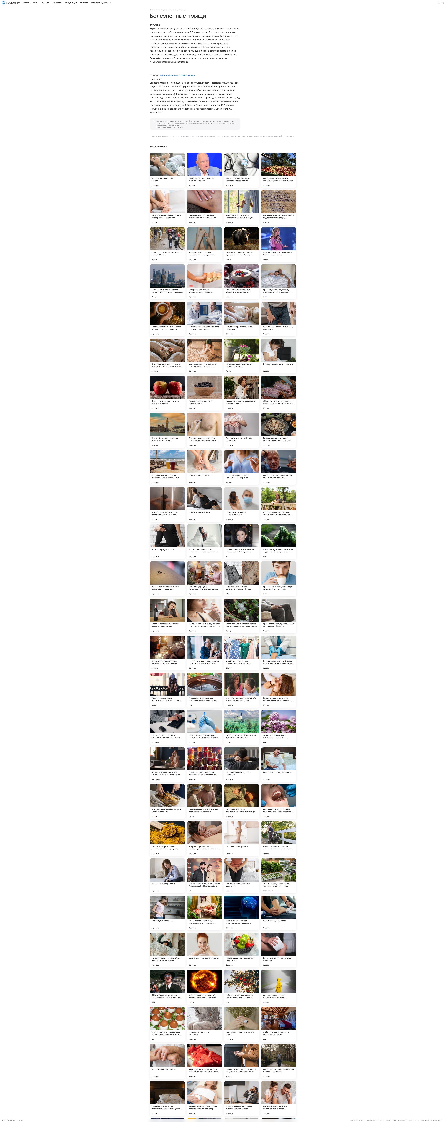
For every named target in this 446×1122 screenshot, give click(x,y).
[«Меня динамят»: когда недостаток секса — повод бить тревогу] (167, 1098)
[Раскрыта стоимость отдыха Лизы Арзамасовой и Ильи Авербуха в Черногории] (204, 875)
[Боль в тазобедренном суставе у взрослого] (278, 319)
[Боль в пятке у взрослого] (278, 913)
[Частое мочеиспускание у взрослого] (241, 875)
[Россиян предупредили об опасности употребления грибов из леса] (278, 430)
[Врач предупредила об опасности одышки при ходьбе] (278, 1061)
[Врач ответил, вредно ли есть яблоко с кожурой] (167, 393)
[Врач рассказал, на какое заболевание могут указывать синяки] (204, 244)
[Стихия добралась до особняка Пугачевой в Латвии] (278, 244)
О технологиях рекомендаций (408, 1120)
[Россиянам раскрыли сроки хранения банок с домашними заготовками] (204, 764)
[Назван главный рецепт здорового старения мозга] (241, 913)
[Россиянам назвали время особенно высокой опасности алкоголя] (167, 467)
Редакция (354, 1120)
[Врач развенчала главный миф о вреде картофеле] (167, 801)
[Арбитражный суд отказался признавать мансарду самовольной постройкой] (278, 1024)
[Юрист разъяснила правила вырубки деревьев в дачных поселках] (167, 653)
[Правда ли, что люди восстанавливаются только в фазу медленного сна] (241, 801)
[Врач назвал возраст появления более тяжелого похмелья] (278, 467)
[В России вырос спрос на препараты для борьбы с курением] (241, 467)
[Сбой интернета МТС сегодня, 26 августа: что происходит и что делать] (241, 1061)
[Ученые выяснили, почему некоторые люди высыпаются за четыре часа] (204, 541)
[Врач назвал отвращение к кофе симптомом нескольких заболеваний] (278, 578)
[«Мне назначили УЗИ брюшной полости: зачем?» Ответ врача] (204, 1098)
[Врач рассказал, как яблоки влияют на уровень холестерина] (278, 170)
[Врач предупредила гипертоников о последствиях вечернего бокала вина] (204, 578)
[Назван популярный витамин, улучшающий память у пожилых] (278, 504)
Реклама (20, 1120)
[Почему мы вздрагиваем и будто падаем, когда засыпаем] (167, 950)
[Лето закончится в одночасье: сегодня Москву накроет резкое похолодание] (167, 281)
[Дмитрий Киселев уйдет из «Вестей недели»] (204, 170)
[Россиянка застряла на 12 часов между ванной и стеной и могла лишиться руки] (278, 653)
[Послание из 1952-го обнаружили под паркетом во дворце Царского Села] (278, 207)
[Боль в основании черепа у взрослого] (241, 764)
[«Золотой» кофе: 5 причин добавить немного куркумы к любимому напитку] (167, 838)
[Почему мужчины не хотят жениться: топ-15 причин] (278, 1098)
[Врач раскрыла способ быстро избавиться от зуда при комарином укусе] (167, 578)
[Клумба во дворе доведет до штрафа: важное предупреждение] (241, 356)
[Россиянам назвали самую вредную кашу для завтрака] (241, 281)
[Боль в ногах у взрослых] (241, 838)
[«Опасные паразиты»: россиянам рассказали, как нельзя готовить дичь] (278, 393)
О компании (11, 1120)
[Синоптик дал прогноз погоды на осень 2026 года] (167, 244)
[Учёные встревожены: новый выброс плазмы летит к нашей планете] (204, 987)
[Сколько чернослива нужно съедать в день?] (204, 393)
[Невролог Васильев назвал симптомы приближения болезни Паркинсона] (278, 838)
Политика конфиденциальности (431, 1120)
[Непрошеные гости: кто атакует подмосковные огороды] (204, 801)
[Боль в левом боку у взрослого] (278, 764)
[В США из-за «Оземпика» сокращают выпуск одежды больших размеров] (241, 653)
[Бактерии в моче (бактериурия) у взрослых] (278, 950)
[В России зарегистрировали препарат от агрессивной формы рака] (204, 727)
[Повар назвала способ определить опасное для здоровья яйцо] (204, 281)
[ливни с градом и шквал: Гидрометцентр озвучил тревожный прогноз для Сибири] (278, 987)
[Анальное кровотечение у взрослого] (204, 1024)
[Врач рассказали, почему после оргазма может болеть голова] (204, 356)
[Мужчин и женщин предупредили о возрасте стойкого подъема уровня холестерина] (204, 653)
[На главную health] (12, 3)
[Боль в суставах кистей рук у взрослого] (241, 430)
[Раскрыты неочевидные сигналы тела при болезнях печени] (167, 207)
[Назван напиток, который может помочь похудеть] (241, 393)
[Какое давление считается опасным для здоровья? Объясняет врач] (241, 170)
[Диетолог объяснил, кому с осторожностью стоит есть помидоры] (204, 913)
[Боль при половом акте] (204, 504)
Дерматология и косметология (175, 10)
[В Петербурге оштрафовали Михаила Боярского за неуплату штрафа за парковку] (167, 987)
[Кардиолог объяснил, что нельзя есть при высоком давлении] (167, 319)
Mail (3, 1120)
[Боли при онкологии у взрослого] (278, 356)
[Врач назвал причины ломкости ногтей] (241, 1024)
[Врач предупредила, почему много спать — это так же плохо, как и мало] (278, 281)
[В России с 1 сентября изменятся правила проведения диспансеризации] (204, 319)
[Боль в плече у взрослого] (167, 875)
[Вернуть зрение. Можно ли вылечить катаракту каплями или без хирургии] (278, 690)
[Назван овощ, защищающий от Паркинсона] (241, 950)
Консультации (155, 10)
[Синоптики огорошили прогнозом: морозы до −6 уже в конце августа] (167, 690)
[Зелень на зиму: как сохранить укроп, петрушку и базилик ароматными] (278, 875)
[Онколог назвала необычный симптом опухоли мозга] (241, 1098)
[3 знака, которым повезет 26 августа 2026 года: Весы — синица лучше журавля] (167, 764)
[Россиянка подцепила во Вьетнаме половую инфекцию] (241, 207)
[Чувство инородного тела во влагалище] (241, 319)
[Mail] (3, 3)
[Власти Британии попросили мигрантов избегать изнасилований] (167, 430)
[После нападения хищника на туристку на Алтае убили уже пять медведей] (241, 244)
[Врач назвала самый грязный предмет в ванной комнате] (167, 504)
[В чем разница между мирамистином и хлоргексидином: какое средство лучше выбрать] (241, 504)
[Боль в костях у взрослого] (167, 1061)
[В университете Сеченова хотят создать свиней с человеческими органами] (167, 356)
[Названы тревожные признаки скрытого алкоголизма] (167, 616)
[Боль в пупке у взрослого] (167, 913)
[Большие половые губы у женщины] (167, 170)
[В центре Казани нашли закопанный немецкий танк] (241, 578)
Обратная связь (391, 1120)
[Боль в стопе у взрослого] (204, 467)
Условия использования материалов (371, 1120)
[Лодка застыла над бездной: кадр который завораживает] (241, 727)
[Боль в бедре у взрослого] (167, 541)
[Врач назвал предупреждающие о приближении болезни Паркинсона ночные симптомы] (278, 616)
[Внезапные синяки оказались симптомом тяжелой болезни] (204, 207)
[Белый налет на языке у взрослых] (204, 950)
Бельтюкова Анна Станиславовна (177, 75)
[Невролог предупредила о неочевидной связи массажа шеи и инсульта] (204, 838)
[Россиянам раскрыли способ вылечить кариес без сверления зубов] (278, 801)
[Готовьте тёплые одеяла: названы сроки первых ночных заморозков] (241, 616)
